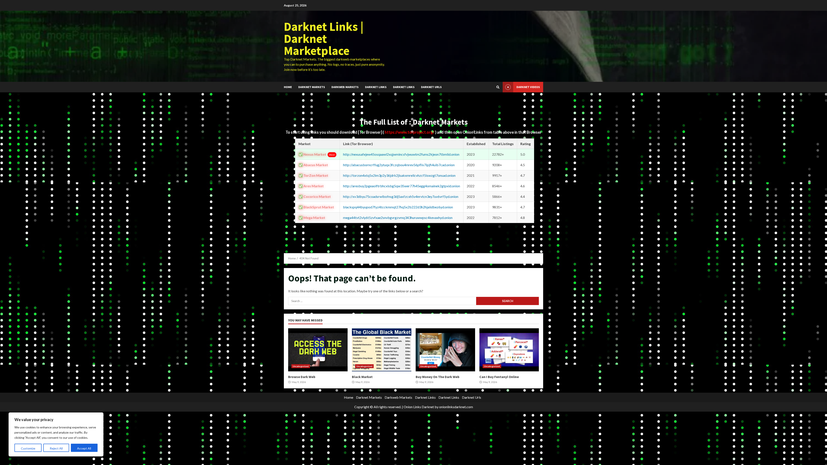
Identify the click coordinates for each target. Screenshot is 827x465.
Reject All (56, 448)
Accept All (84, 448)
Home (288, 87)
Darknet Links (376, 87)
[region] (56, 434)
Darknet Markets (311, 87)
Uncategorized (301, 366)
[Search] (497, 87)
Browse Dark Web (318, 349)
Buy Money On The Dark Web (445, 349)
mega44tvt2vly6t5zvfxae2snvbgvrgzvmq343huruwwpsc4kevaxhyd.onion (397, 217)
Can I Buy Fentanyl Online (509, 349)
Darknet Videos (528, 87)
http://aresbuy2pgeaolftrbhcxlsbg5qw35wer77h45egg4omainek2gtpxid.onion (401, 186)
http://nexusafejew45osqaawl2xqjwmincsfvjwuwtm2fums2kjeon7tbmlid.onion (401, 154)
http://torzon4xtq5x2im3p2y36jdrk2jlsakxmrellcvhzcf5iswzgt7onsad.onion (399, 175)
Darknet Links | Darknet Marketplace (324, 38)
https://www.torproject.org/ (410, 132)
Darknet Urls (431, 87)
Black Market (381, 349)
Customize (28, 448)
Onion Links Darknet (419, 407)
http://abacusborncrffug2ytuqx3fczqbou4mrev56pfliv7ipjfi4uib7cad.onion (399, 165)
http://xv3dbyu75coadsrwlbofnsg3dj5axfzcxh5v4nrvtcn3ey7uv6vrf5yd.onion (400, 196)
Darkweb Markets (345, 87)
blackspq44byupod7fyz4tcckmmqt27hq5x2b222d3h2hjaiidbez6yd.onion (398, 207)
